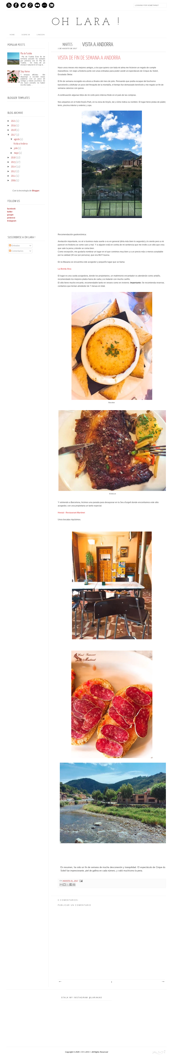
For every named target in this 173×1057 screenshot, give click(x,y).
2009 (13, 180)
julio (16, 148)
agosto (17, 139)
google (10, 215)
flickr (37, 5)
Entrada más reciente (60, 981)
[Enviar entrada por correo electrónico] (81, 881)
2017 (13, 135)
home (12, 35)
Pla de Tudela (26, 53)
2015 (13, 162)
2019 (13, 125)
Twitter (23, 5)
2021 (13, 121)
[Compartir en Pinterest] (74, 884)
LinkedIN (41, 35)
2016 (13, 157)
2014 (13, 167)
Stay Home (25, 71)
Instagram (51, 5)
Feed (9, 5)
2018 (13, 130)
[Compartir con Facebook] (70, 884)
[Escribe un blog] (64, 884)
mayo (16, 153)
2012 (13, 171)
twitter (10, 212)
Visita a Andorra (21, 144)
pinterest (11, 218)
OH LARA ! (86, 22)
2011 (13, 176)
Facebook (16, 5)
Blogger (35, 190)
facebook (11, 209)
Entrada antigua (163, 981)
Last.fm (44, 5)
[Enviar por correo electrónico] (61, 884)
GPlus (30, 5)
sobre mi (25, 35)
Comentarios (17, 251)
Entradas (15, 245)
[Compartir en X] (67, 884)
